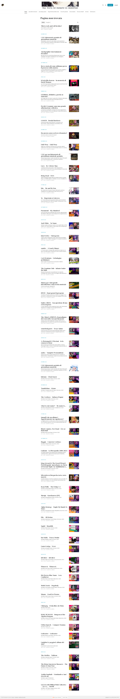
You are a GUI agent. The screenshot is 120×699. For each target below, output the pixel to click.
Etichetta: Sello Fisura (45, 607)
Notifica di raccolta (22, 697)
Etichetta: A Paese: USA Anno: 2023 (48, 667)
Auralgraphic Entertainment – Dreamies (51, 52)
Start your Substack (57, 697)
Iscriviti (110, 5)
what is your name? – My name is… (53, 406)
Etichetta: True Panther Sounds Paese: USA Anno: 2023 (52, 587)
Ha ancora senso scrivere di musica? (54, 133)
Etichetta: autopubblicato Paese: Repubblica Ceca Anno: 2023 (54, 510)
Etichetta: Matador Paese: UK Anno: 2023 (50, 539)
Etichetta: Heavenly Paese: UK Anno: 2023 (50, 657)
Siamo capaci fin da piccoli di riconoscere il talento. (52, 261)
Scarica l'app (65, 697)
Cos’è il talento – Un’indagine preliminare (51, 259)
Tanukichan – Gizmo (48, 388)
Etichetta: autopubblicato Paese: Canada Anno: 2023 (52, 407)
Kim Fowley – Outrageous (50, 236)
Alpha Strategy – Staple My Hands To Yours (54, 508)
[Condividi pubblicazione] (105, 5)
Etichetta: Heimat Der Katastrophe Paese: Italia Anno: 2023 (53, 618)
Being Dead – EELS (47, 176)
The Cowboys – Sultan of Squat (52, 397)
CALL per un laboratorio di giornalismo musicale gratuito (52, 155)
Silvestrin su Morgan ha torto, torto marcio (53, 476)
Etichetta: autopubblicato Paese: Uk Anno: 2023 (51, 497)
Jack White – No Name (49, 223)
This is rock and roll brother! (51, 26)
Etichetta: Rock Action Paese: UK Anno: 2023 (50, 378)
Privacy (13, 697)
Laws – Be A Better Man (49, 166)
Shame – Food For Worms (50, 594)
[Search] (103, 5)
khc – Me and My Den (48, 188)
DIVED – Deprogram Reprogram (52, 293)
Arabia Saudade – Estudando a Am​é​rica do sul (53, 675)
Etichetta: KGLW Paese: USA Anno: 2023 (49, 468)
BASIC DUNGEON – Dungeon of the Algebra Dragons (53, 615)
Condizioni (16, 697)
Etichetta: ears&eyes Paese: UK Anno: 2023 (50, 548)
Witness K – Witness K (48, 567)
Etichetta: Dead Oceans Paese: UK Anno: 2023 (51, 596)
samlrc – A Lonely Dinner (50, 248)
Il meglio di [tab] (48, 22)
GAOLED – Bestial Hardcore (50, 120)
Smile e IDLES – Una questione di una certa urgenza (54, 303)
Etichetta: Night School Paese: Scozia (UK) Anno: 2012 (52, 559)
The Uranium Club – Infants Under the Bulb (53, 269)
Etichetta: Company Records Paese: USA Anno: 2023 (52, 390)
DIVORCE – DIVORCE (48, 558)
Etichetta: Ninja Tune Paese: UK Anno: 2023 (50, 432)
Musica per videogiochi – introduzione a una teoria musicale (53, 283)
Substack (107, 697)
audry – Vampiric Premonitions (52, 353)
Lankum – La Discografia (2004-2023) (54, 451)
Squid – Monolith (47, 526)
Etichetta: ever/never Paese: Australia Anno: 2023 (51, 568)
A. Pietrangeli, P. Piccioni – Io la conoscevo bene (52, 342)
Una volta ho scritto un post (47, 27)
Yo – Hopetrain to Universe (50, 198)
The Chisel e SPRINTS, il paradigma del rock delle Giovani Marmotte (53, 318)
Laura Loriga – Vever (48, 546)
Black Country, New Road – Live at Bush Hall (53, 430)
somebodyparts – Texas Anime (52, 329)
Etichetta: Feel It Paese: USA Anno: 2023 (49, 399)
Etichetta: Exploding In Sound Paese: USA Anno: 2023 (52, 519)
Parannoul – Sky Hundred (50, 211)
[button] (26, 11)
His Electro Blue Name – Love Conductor (51, 576)
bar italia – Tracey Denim (50, 538)
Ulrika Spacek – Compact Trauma (53, 625)
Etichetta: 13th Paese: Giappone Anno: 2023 (50, 688)
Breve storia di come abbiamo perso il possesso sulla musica (54, 67)
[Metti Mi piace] (42, 45)
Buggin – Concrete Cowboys (51, 442)
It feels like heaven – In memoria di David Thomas (53, 81)
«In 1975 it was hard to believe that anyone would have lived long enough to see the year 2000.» (54, 84)
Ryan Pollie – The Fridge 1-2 (50, 487)
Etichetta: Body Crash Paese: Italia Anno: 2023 (51, 578)
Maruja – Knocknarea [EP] (50, 495)
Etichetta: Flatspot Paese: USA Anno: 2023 (50, 443)
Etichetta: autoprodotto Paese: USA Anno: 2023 (51, 488)
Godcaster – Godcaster (49, 634)
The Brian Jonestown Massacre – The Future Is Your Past (54, 665)
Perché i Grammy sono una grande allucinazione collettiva (53, 107)
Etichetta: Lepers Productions (47, 678)
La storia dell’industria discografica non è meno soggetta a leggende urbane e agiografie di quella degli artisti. (53, 70)
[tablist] (46, 22)
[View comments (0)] (50, 45)
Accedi (116, 5)
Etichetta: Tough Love (45, 626)
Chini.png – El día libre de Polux (52, 606)
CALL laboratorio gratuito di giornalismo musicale (51, 38)
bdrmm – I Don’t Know (49, 377)
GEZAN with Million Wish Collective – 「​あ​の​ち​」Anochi (54, 685)
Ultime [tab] (43, 22)
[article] (60, 28)
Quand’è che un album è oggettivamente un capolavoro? (52, 418)
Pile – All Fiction (46, 517)
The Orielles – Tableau (49, 655)
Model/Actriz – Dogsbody (50, 585)
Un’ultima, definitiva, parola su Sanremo (52, 95)
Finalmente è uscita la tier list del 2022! (49, 645)
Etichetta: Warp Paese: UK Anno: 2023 (49, 528)
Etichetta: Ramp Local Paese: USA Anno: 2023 (51, 635)
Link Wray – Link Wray (49, 145)
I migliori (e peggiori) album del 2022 (52, 643)
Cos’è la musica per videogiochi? (48, 286)
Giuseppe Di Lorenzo (48, 29)
